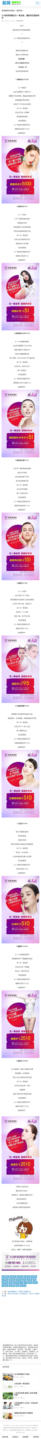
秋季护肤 (19, 1277)
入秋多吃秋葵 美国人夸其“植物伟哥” (25, 1394)
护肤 (24, 1280)
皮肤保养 (13, 1277)
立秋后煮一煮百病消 (21, 1384)
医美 (30, 1282)
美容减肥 (4, 1282)
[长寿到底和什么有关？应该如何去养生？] (8, 1405)
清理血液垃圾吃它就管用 (23, 1413)
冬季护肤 (4, 1280)
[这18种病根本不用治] (8, 1376)
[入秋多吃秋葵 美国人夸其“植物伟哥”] (8, 1395)
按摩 (17, 1286)
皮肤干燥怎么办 (18, 1282)
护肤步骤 (33, 1277)
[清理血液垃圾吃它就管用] (8, 1415)
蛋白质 (29, 1280)
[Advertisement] (20, 1320)
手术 (25, 1282)
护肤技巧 (18, 1280)
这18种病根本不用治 (22, 1374)
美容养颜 (11, 1286)
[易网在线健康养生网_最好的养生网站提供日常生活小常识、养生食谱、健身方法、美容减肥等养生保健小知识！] (11, 2)
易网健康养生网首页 (8, 11)
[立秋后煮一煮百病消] (8, 1386)
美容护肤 (19, 11)
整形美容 (11, 1280)
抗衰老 (35, 1282)
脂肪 (10, 1282)
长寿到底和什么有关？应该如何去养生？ (26, 1404)
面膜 (34, 1280)
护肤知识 (4, 1286)
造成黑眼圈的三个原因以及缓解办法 (19, 1291)
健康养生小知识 (30, 1430)
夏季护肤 (26, 1277)
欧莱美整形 (5, 1277)
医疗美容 (23, 1286)
